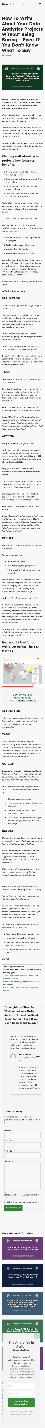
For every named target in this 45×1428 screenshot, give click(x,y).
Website (8, 1151)
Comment (9, 1161)
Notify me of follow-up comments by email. (21, 1196)
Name (7, 1130)
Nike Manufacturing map (20, 697)
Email (7, 1141)
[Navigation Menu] (40, 4)
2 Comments (7, 56)
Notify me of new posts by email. (21, 1202)
